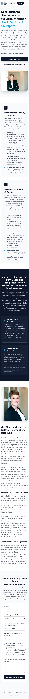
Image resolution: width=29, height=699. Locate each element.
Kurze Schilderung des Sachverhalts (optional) (14, 660)
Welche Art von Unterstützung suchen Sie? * (13, 634)
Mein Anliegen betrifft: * (11, 615)
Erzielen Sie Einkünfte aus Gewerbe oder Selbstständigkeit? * (14, 624)
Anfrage (20, 3)
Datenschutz (18, 695)
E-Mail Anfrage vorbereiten (14, 677)
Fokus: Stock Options (14, 59)
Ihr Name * (7, 606)
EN (14, 3)
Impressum (10, 695)
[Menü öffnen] (26, 3)
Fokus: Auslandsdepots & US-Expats (15, 65)
